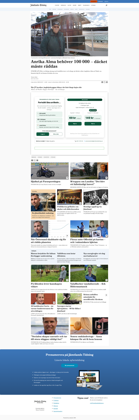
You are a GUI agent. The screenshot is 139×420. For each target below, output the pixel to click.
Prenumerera (57, 398)
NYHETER (57, 5)
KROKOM (54, 9)
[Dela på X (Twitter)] (104, 82)
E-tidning (56, 401)
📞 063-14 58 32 (79, 141)
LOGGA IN (106, 1)
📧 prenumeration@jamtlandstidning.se (93, 141)
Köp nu (75, 123)
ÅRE (50, 9)
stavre (40, 157)
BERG (76, 9)
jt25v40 (53, 157)
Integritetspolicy (58, 411)
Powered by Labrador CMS (69, 417)
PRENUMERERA (94, 1)
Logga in (43, 134)
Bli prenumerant (69, 365)
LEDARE (74, 5)
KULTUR (69, 5)
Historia (56, 406)
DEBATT (79, 5)
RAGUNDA (88, 9)
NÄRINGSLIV (63, 5)
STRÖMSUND (60, 9)
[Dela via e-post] (107, 82)
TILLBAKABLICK (86, 5)
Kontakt (56, 409)
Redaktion (56, 403)
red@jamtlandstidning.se (97, 403)
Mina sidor (56, 134)
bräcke (34, 157)
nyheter (46, 157)
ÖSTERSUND (66, 9)
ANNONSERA (100, 1)
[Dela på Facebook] (102, 82)
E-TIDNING (93, 5)
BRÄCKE (72, 9)
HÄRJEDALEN (81, 9)
